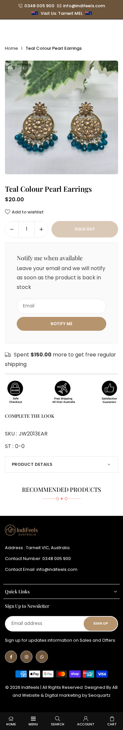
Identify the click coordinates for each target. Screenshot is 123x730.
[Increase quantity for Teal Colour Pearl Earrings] (41, 229)
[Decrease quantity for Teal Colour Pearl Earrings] (11, 229)
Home (11, 48)
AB (115, 687)
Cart (112, 724)
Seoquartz (99, 695)
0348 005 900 (39, 6)
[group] (61, 117)
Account (85, 724)
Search (57, 724)
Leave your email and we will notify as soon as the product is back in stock (61, 278)
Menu (33, 724)
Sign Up (100, 623)
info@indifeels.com (84, 6)
